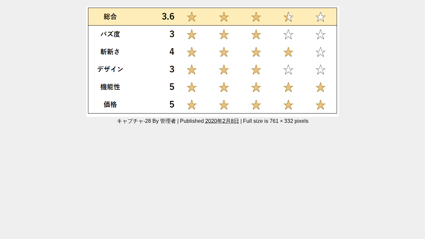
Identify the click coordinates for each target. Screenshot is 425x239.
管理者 (168, 120)
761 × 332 (281, 120)
